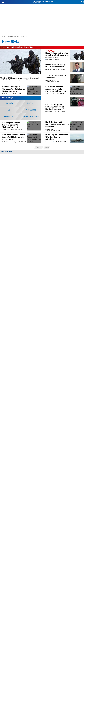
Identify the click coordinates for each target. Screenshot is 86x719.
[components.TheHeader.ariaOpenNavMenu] (13, 2)
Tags (17, 36)
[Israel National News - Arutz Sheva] (43, 2)
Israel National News (8, 36)
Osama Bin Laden (30, 117)
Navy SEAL (9, 117)
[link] (20, 66)
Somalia (9, 103)
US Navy (31, 103)
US (9, 110)
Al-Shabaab (31, 110)
